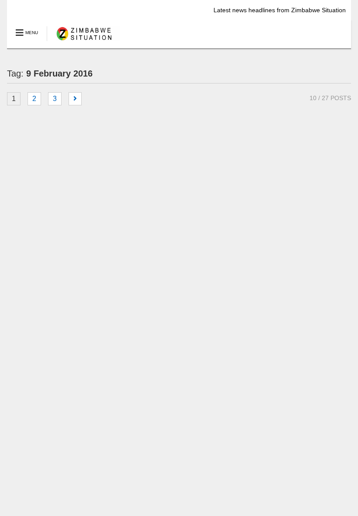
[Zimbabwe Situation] (83, 41)
